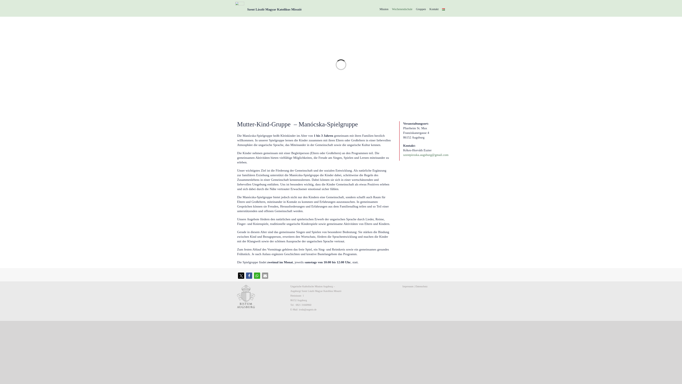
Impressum (407, 286)
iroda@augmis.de (307, 309)
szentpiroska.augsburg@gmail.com (425, 155)
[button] (241, 276)
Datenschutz (421, 286)
